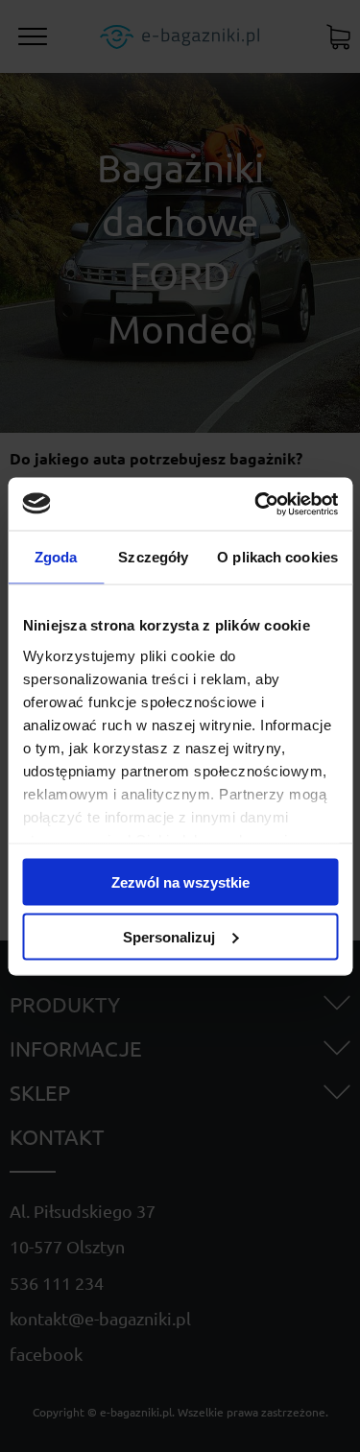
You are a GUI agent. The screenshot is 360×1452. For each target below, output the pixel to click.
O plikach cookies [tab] (277, 557)
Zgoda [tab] (56, 557)
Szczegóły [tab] (153, 557)
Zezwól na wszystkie (180, 882)
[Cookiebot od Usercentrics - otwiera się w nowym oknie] (256, 503)
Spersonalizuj (169, 936)
